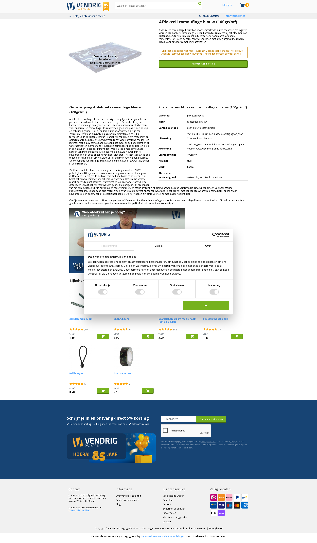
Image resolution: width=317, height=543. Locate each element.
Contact (167, 521)
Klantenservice (235, 16)
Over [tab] (208, 246)
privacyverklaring (208, 441)
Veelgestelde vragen (173, 495)
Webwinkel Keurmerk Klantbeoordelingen (162, 536)
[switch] (140, 292)
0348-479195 (211, 16)
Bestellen (168, 500)
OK (206, 305)
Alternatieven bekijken (203, 63)
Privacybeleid (216, 528)
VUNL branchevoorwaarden (191, 528)
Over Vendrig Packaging (128, 495)
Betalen (167, 504)
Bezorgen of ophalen (174, 508)
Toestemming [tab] (109, 246)
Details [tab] (159, 246)
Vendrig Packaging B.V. (120, 528)
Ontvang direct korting (211, 419)
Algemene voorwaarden (161, 528)
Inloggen (227, 5)
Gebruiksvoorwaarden (127, 500)
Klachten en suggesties (175, 517)
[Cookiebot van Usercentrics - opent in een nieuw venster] (214, 234)
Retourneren (169, 512)
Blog (118, 504)
